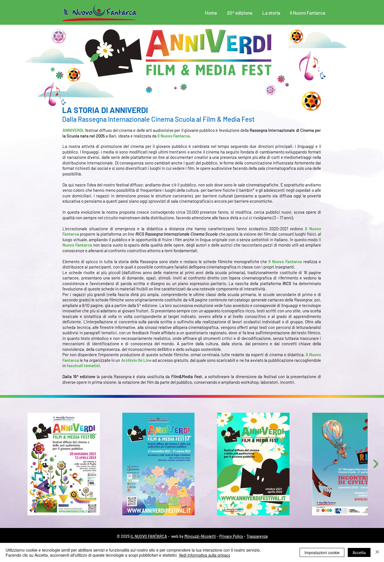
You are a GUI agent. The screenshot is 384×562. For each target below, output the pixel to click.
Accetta (359, 552)
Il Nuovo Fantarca (173, 135)
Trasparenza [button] (257, 536)
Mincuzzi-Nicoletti (200, 536)
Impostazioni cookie (322, 552)
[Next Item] (375, 464)
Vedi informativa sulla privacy (204, 555)
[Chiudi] (377, 552)
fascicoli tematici (83, 365)
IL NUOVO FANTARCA (148, 536)
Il (307, 354)
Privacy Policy (231, 536)
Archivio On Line (136, 360)
